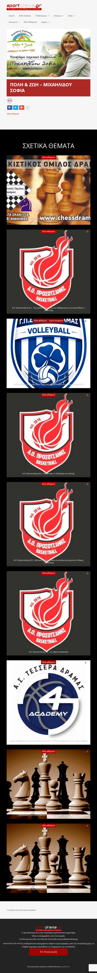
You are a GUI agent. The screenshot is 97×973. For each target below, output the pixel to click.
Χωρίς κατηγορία (56, 320)
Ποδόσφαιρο (41, 16)
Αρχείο (44, 22)
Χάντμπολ (13, 22)
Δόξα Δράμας (25, 16)
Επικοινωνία (50, 951)
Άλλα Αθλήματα (30, 22)
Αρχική (12, 16)
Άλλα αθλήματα (13, 113)
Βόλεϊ (70, 16)
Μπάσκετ (58, 16)
